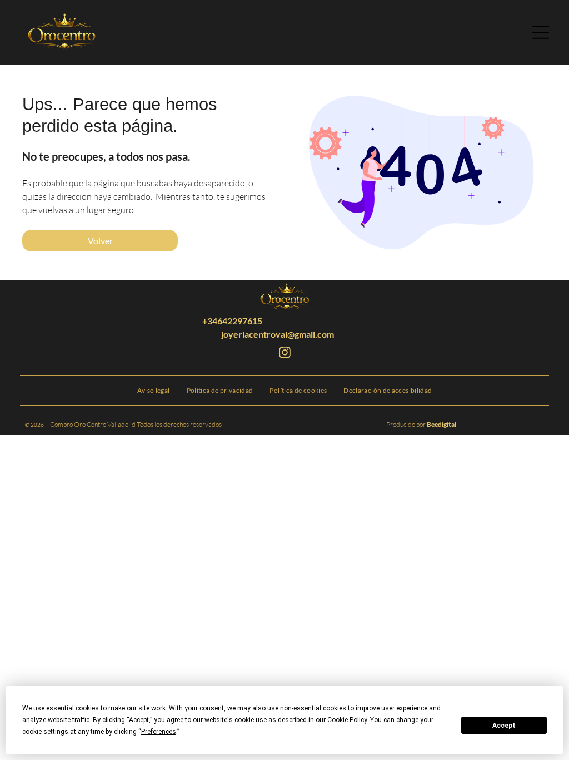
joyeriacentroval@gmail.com (277, 334)
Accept (504, 725)
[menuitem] (153, 390)
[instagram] (284, 354)
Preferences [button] (158, 732)
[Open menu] (540, 32)
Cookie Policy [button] (347, 720)
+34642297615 (232, 320)
